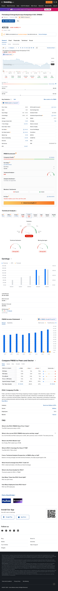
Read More (5, 401)
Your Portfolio (4, 544)
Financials (17, 40)
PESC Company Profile (10, 390)
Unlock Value (52, 83)
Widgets (3, 547)
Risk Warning (26, 581)
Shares (3, 5)
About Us (32, 538)
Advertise (32, 541)
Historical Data (16, 44)
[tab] (9, 215)
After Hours (34, 5)
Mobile (3, 541)
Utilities (54, 408)
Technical (24, 40)
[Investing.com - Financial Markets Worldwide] (9, 2)
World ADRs (48, 5)
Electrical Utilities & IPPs (49, 405)
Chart (10, 40)
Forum (31, 40)
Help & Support (34, 544)
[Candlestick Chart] (3, 48)
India (18, 5)
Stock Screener (11, 5)
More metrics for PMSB (50, 99)
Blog (2, 538)
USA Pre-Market (25, 5)
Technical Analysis (9, 211)
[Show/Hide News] (37, 48)
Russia (54, 414)
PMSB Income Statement (11, 319)
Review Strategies (43, 34)
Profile (9, 44)
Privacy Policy (17, 581)
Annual (4, 322)
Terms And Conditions (7, 581)
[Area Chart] (5, 48)
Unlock (21, 384)
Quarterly (9, 322)
